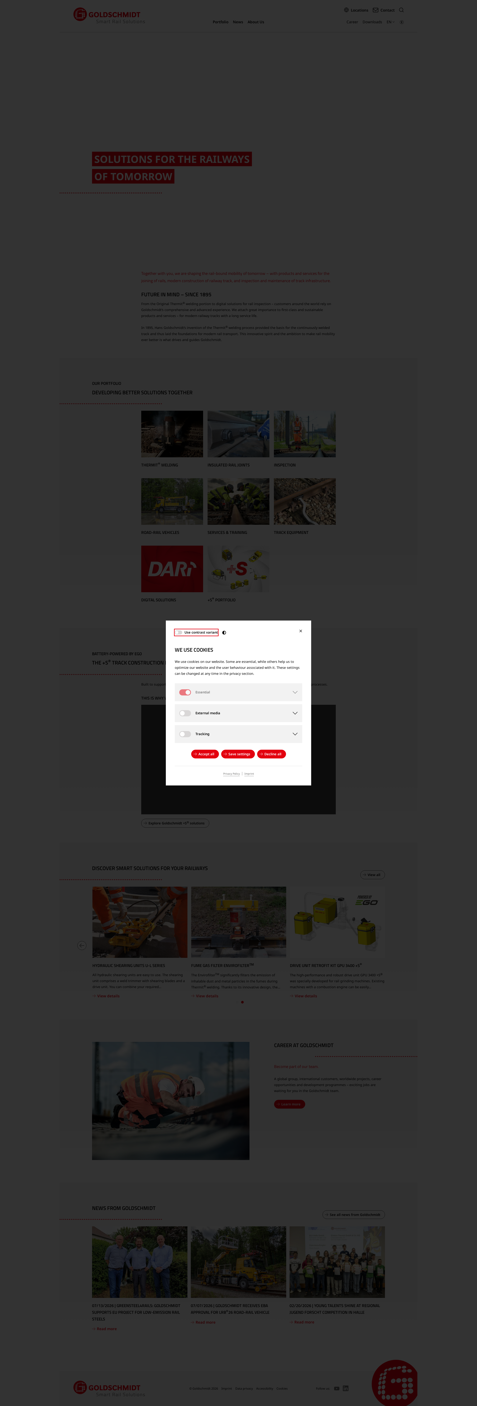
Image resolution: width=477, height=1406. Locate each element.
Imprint (249, 773)
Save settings (239, 754)
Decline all (272, 754)
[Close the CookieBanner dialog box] (300, 631)
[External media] (293, 713)
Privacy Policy (231, 773)
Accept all (206, 754)
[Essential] (293, 692)
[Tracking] (293, 734)
